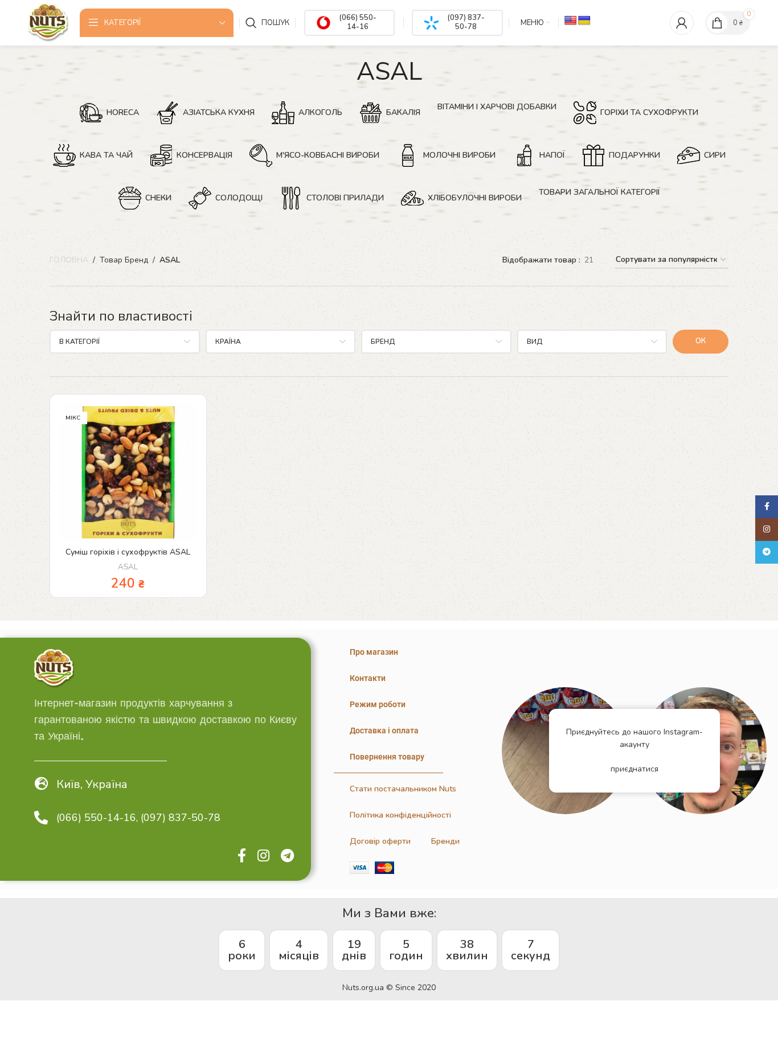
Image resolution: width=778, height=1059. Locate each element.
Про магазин (374, 651)
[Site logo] (48, 22)
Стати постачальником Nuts (403, 788)
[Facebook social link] (242, 856)
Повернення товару (387, 756)
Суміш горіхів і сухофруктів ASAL (127, 552)
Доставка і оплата (384, 730)
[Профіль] (681, 22)
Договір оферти (380, 841)
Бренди (445, 841)
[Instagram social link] (263, 856)
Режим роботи (378, 704)
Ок (700, 341)
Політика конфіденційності (400, 815)
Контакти (368, 678)
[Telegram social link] (287, 856)
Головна (69, 260)
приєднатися (634, 769)
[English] (570, 20)
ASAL (128, 567)
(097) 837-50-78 (466, 22)
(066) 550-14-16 (357, 22)
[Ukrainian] (584, 20)
